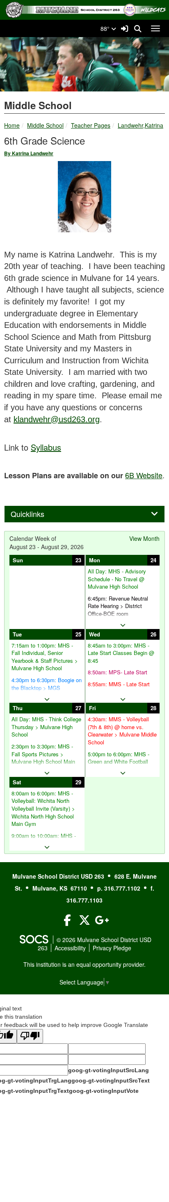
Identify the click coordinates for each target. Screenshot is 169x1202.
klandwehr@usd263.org (57, 419)
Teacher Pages (90, 125)
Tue (17, 634)
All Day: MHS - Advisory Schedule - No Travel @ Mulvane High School (117, 579)
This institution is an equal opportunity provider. (84, 964)
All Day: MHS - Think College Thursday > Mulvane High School (46, 727)
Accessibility (70, 948)
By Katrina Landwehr (28, 153)
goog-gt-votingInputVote (104, 1090)
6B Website (143, 475)
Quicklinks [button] (36, 514)
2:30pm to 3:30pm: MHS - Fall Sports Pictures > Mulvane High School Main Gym (43, 758)
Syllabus (46, 447)
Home (12, 125)
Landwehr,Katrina (140, 125)
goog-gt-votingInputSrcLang (108, 1070)
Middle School (45, 125)
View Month (144, 538)
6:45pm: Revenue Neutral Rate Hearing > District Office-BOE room (118, 606)
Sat (17, 782)
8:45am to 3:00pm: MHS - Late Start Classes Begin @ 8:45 (121, 653)
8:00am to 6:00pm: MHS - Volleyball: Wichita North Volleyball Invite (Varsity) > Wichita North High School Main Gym (43, 809)
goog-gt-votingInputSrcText (110, 1080)
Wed (94, 634)
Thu (18, 708)
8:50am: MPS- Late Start (117, 672)
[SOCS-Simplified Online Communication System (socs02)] (34, 939)
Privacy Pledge (112, 948)
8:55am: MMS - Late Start (119, 684)
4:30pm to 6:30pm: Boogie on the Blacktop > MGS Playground (46, 687)
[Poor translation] (30, 1036)
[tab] (84, 514)
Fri (92, 708)
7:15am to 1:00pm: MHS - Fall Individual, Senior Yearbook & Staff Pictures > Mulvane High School (44, 657)
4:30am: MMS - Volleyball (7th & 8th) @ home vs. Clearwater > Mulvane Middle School (122, 731)
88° (105, 28)
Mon (94, 560)
